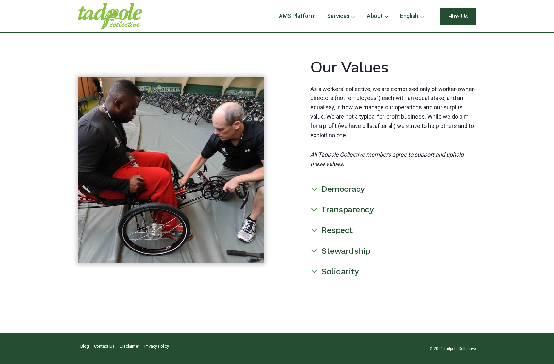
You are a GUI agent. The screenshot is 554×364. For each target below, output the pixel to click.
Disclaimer (129, 346)
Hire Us (458, 16)
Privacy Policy (156, 346)
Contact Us (104, 346)
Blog (84, 346)
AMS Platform (297, 16)
